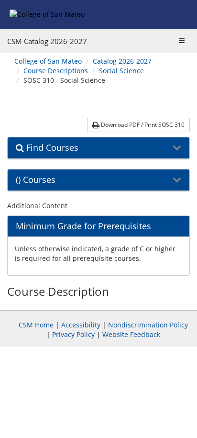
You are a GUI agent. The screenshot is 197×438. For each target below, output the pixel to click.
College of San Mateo (48, 61)
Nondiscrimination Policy (148, 324)
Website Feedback (131, 334)
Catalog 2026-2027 (122, 61)
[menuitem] (48, 61)
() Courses (35, 180)
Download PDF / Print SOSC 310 (142, 125)
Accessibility (80, 324)
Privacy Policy (73, 334)
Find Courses (51, 148)
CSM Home (36, 324)
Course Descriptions (55, 70)
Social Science (121, 70)
